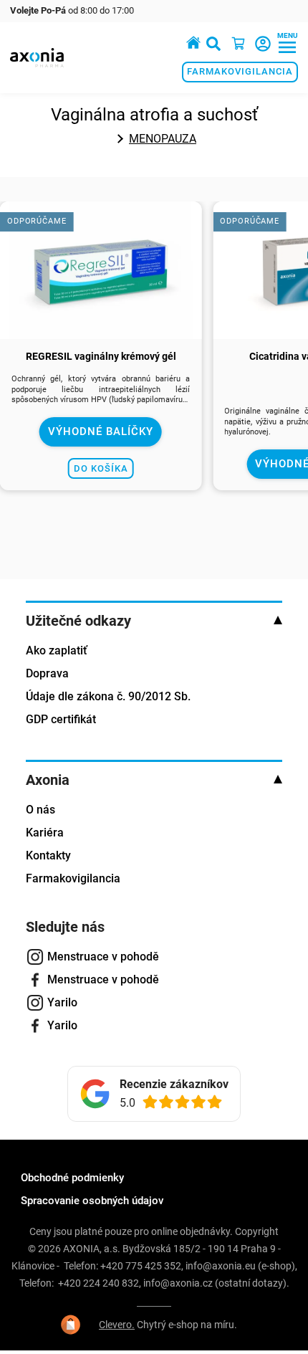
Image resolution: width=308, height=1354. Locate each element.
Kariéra (45, 832)
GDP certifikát (61, 719)
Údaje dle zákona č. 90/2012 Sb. (108, 696)
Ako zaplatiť (56, 650)
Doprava (47, 673)
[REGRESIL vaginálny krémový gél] (100, 331)
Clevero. (117, 1324)
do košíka (101, 468)
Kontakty (48, 855)
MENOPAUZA (162, 139)
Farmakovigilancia (240, 71)
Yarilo (62, 1002)
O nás (40, 809)
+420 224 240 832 (98, 1283)
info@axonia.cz (178, 1283)
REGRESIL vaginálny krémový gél (101, 357)
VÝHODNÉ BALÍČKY (100, 431)
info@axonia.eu (221, 1266)
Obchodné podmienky (72, 1177)
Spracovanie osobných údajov (92, 1200)
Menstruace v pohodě (103, 956)
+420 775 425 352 (140, 1266)
